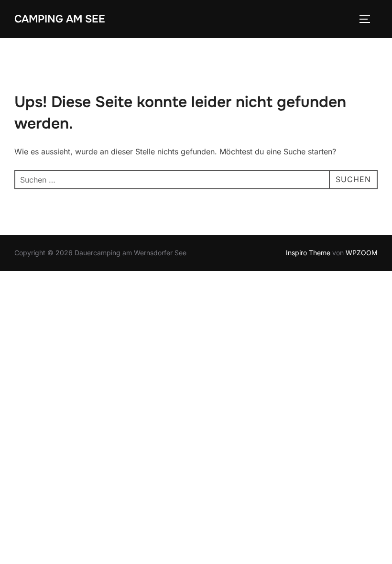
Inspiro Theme (308, 253)
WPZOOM (362, 253)
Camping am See (59, 19)
